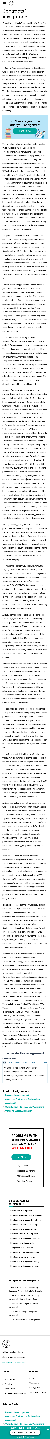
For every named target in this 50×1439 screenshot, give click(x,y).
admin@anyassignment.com (14, 1362)
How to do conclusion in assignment (24, 1234)
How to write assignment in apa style (24, 1225)
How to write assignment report (22, 1257)
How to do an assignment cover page (24, 1266)
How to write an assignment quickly (23, 1229)
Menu (5, 3)
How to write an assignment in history (24, 1262)
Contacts (32, 1378)
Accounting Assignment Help (16, 1393)
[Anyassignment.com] (28, 4)
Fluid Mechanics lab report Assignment (25, 1320)
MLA (10, 1062)
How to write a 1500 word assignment (24, 1252)
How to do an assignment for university (25, 1238)
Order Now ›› (21, 1157)
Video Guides (10, 1389)
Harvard (17, 1062)
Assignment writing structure (21, 1248)
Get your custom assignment (25, 1432)
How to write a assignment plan (22, 1243)
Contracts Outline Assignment (18, 1111)
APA (4, 1062)
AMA (45, 1062)
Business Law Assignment (17, 1095)
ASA (33, 1062)
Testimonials (34, 1383)
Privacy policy (34, 1388)
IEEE (39, 1062)
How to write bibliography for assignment (26, 1215)
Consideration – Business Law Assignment (24, 1107)
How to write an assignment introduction (25, 1220)
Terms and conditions (37, 1392)
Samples (8, 1384)
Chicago (26, 1062)
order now (25, 131)
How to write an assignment (21, 1211)
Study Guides (10, 1379)
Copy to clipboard (11, 1074)
